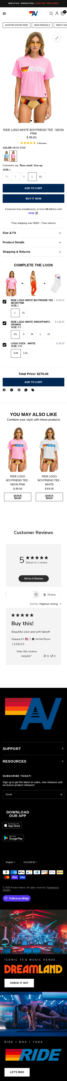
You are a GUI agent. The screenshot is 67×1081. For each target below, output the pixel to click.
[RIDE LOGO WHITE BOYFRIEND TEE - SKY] (6, 156)
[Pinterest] (20, 390)
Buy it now (33, 198)
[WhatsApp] (26, 390)
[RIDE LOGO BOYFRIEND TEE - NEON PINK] (18, 449)
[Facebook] (5, 390)
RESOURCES (14, 761)
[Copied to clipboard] (33, 390)
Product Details (13, 242)
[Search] (51, 13)
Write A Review (33, 578)
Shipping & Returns (17, 251)
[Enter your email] (60, 794)
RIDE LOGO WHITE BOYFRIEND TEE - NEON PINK (37, 301)
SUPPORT (12, 749)
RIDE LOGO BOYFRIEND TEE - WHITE (49, 480)
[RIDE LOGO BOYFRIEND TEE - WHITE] (49, 449)
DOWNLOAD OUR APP (17, 814)
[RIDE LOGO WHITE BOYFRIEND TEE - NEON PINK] (13, 156)
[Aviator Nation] (33, 951)
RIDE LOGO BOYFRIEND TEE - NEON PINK (17, 480)
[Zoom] (56, 38)
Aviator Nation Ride (16, 25)
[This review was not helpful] (51, 656)
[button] (19, 983)
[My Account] (57, 13)
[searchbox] (19, 594)
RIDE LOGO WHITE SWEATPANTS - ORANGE (37, 323)
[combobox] (45, 604)
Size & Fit (9, 232)
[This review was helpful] (45, 656)
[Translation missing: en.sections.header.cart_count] (62, 13)
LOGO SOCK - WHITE (37, 343)
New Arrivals (42, 25)
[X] (12, 390)
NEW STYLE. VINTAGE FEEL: (33, 3)
